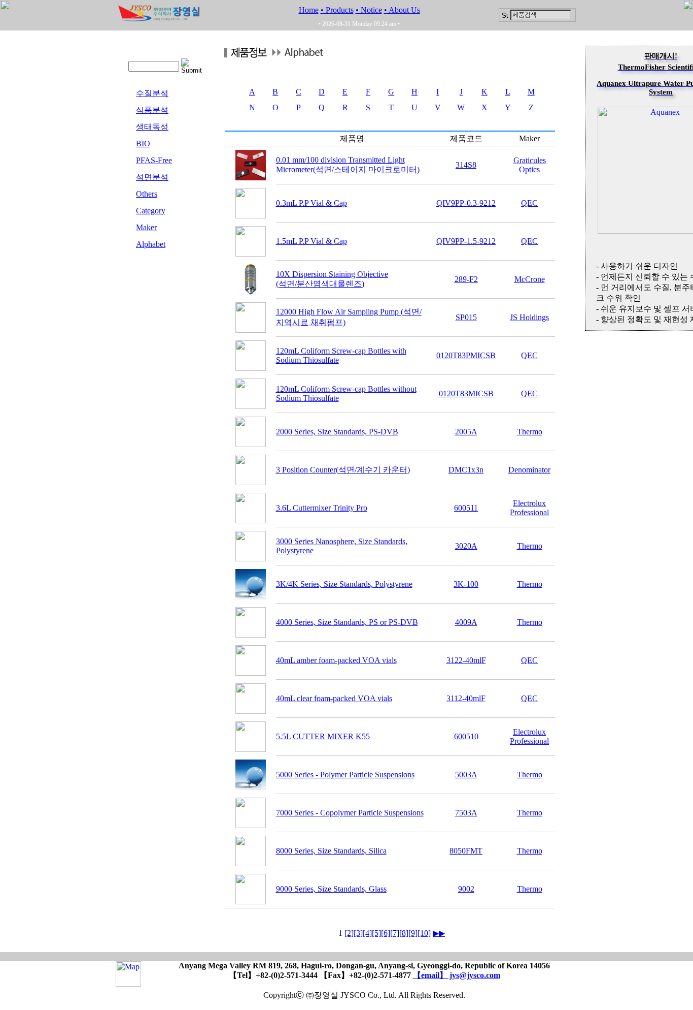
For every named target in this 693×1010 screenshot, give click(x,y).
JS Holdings (529, 317)
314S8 (466, 165)
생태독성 (152, 126)
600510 (466, 736)
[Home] (158, 18)
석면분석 (152, 177)
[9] (413, 933)
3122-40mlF (466, 660)
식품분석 (152, 110)
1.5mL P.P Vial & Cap (311, 241)
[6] (385, 933)
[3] (358, 933)
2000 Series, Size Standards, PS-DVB (337, 431)
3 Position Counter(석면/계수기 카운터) (343, 469)
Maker (146, 227)
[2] (349, 933)
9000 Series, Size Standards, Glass (331, 889)
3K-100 (466, 584)
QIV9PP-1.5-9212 (466, 241)
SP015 (466, 317)
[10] (424, 933)
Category (150, 210)
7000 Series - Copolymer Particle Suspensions (350, 812)
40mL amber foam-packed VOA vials (336, 660)
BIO (143, 143)
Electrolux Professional (529, 508)
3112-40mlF (466, 698)
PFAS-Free (154, 160)
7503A (466, 812)
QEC (529, 203)
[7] (394, 933)
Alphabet (150, 244)
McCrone (529, 279)
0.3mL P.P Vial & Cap (311, 203)
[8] (403, 933)
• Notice (369, 10)
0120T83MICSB (466, 393)
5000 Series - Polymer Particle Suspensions (345, 774)
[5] (376, 933)
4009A (466, 622)
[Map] (128, 981)
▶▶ (439, 933)
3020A (466, 546)
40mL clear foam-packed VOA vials (334, 698)
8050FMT (465, 850)
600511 (466, 507)
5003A (466, 774)
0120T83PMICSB (466, 355)
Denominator (529, 469)
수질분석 (152, 93)
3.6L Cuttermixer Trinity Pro (321, 507)
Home (309, 10)
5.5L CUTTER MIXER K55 (323, 736)
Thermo (529, 431)
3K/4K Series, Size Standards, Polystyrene (344, 584)
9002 (466, 889)
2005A (466, 431)
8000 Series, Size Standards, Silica (331, 850)
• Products (337, 10)
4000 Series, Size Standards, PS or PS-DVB (347, 622)
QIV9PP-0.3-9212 (466, 203)
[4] (367, 933)
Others (146, 194)
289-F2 (466, 279)
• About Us (402, 10)
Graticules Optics (529, 165)
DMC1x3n (465, 469)
